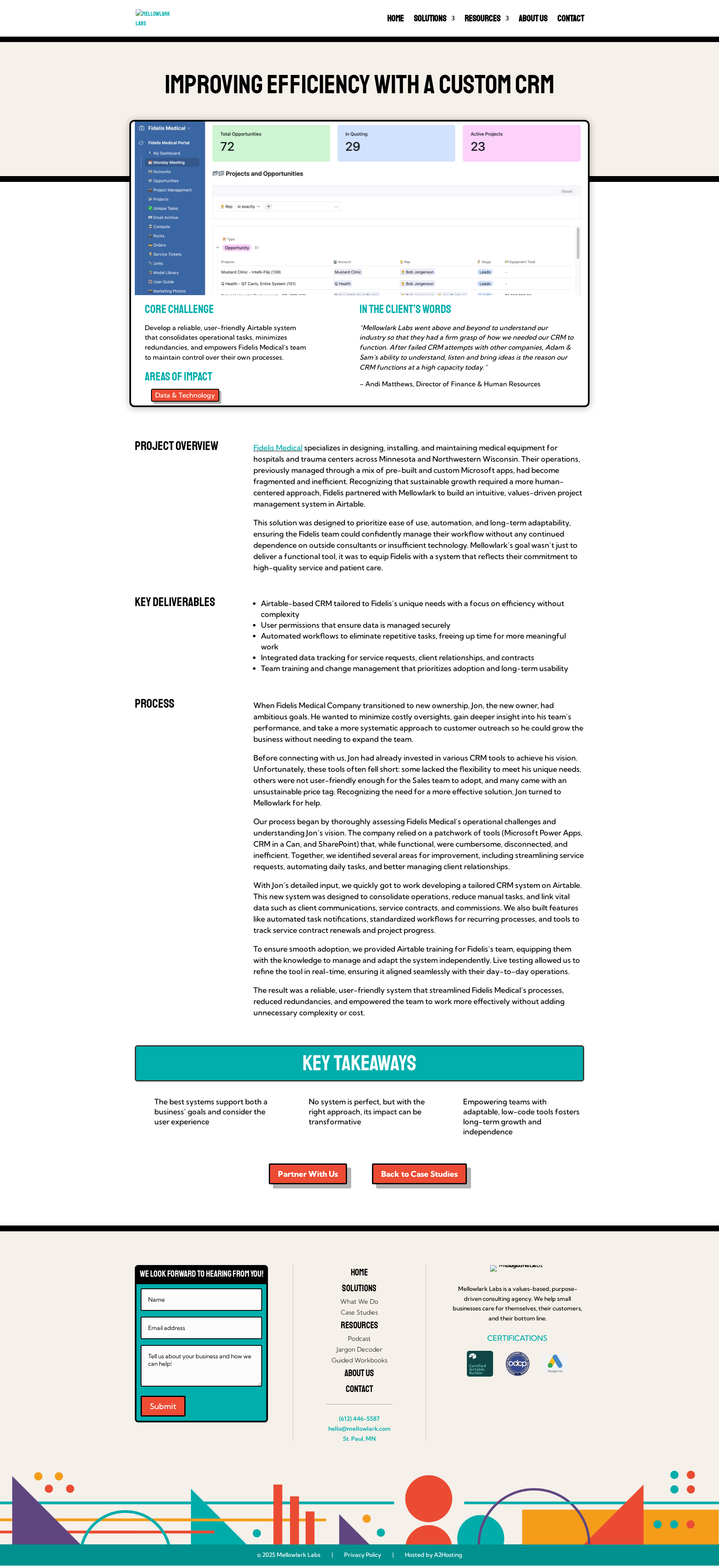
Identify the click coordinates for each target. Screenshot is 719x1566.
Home (395, 19)
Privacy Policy (362, 1555)
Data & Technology (185, 395)
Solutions (430, 19)
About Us (533, 19)
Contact (571, 19)
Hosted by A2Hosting (433, 1555)
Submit (163, 1406)
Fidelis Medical (277, 447)
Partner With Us (308, 1174)
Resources (483, 19)
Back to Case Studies (419, 1174)
